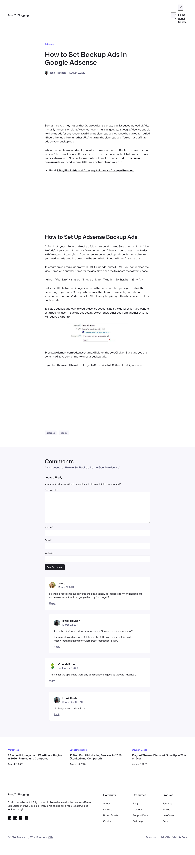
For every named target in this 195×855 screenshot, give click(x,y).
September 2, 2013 (68, 668)
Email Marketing (78, 749)
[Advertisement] (97, 99)
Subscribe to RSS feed (107, 365)
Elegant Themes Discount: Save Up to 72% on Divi (159, 757)
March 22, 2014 (66, 587)
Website (49, 553)
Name (49, 527)
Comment (51, 490)
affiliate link (62, 288)
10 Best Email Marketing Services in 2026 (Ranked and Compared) (96, 757)
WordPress (13, 749)
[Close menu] (180, 8)
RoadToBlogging (18, 15)
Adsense (49, 44)
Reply (52, 603)
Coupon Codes (139, 749)
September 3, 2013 (72, 702)
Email (48, 540)
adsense (50, 432)
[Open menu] (173, 15)
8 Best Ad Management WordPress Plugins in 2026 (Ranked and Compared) (35, 757)
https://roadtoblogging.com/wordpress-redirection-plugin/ (86, 640)
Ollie (50, 837)
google (64, 432)
